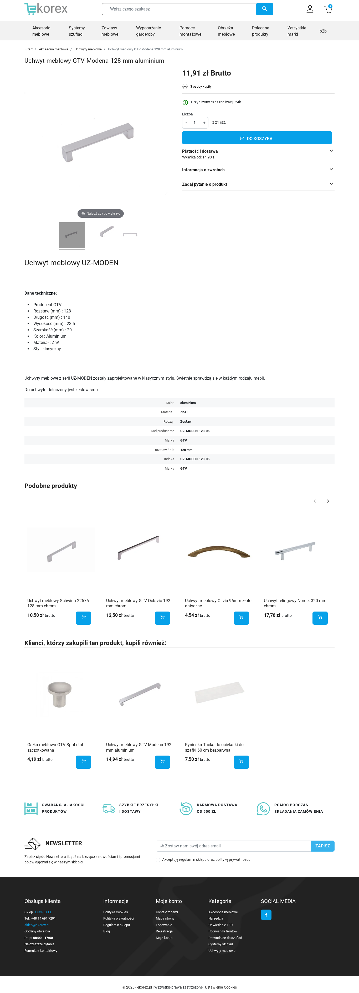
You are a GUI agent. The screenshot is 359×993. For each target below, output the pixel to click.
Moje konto (164, 938)
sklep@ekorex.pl (36, 925)
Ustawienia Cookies (221, 987)
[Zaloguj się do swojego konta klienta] (310, 9)
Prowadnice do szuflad (225, 938)
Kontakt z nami (167, 912)
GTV (183, 468)
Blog (106, 931)
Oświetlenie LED (220, 925)
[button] (328, 9)
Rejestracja (164, 931)
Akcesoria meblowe (53, 49)
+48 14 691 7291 (43, 918)
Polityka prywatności (118, 918)
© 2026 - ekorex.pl (137, 987)
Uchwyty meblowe (88, 49)
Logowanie (164, 925)
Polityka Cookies (115, 912)
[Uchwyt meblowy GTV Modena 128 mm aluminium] (72, 235)
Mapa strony (165, 918)
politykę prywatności (232, 859)
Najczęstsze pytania (39, 944)
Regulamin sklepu (116, 925)
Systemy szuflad (220, 944)
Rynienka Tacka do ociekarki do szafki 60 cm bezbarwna (214, 747)
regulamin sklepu (193, 859)
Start (29, 49)
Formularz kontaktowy (40, 951)
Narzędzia (215, 918)
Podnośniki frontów (222, 931)
